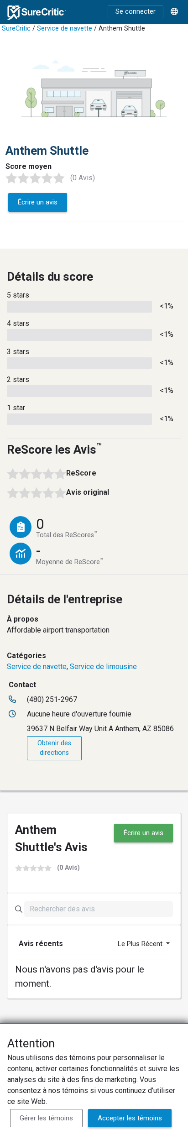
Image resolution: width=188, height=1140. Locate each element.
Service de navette (64, 28)
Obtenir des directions (54, 748)
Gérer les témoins (46, 1118)
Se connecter (135, 12)
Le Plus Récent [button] (141, 944)
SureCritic (16, 28)
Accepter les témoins (130, 1118)
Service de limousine (103, 666)
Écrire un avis (37, 202)
